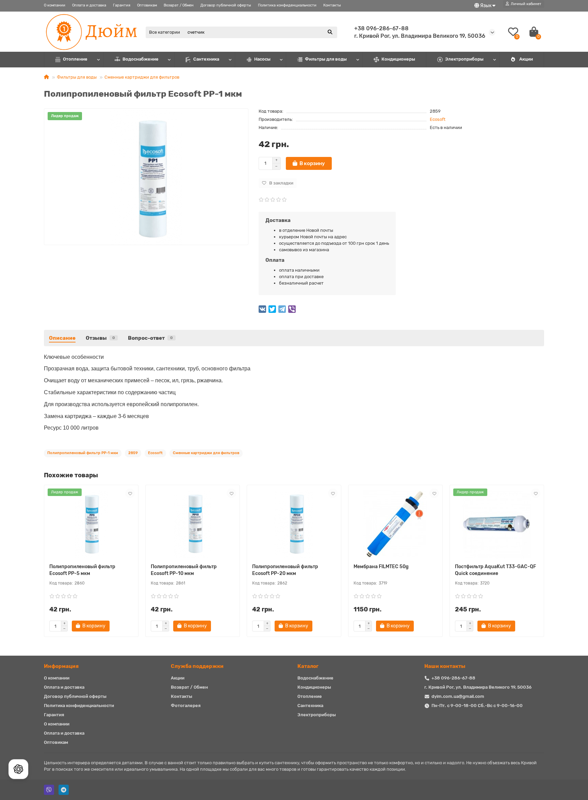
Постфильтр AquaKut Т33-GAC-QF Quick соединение (495, 570)
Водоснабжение (140, 59)
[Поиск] (330, 32)
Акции (526, 59)
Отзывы (100, 338)
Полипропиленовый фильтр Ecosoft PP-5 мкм (82, 570)
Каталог (307, 666)
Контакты (332, 5)
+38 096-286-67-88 (381, 28)
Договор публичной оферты (225, 5)
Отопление (75, 59)
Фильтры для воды (326, 59)
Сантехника (206, 59)
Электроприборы (464, 59)
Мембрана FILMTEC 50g (381, 567)
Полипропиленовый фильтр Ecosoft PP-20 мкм (285, 570)
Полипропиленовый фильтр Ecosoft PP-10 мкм (184, 570)
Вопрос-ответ (150, 338)
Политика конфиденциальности (287, 5)
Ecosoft (437, 119)
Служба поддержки (197, 666)
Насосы (262, 59)
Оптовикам (147, 5)
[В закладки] (130, 493)
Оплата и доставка (89, 5)
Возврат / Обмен (179, 5)
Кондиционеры (398, 59)
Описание (62, 338)
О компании (54, 5)
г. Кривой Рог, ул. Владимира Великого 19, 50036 (478, 687)
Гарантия (121, 5)
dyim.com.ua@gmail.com (457, 696)
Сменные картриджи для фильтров (141, 77)
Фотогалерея (185, 705)
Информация (61, 666)
